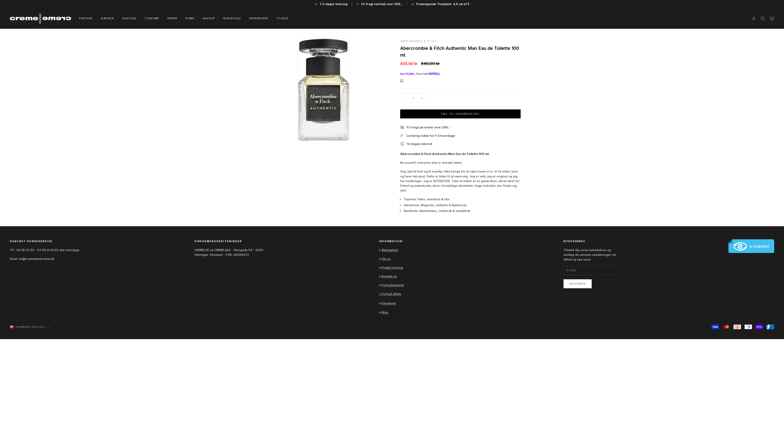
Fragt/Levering (392, 267)
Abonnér (577, 283)
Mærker (107, 18)
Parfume (86, 18)
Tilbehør (152, 18)
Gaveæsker (258, 18)
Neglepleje (232, 18)
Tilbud (282, 18)
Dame (190, 18)
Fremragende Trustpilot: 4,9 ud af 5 (442, 4)
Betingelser (390, 250)
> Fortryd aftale (390, 294)
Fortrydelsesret (393, 285)
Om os (386, 259)
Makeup (209, 18)
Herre (172, 18)
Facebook (389, 303)
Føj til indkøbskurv (460, 113)
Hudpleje (129, 18)
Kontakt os (389, 276)
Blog (385, 312)
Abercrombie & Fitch (418, 41)
